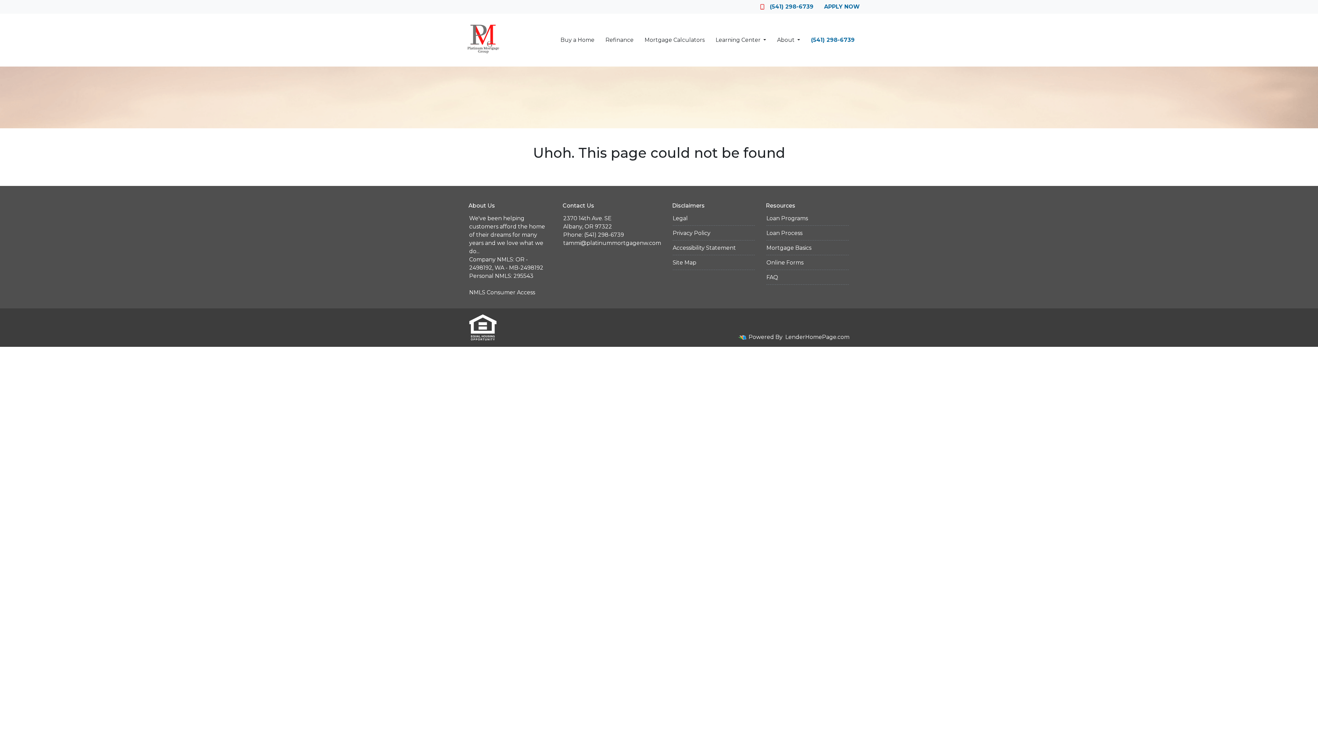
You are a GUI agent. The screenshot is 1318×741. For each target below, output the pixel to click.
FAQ (772, 277)
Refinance (619, 40)
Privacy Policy (691, 233)
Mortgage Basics (788, 248)
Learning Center (739, 40)
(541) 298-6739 (791, 6)
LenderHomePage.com (817, 337)
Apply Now (842, 6)
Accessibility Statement (704, 248)
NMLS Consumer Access (502, 292)
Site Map (684, 262)
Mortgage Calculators (675, 40)
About (786, 40)
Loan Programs (787, 218)
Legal (680, 218)
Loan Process (784, 233)
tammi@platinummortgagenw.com (612, 243)
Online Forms (784, 262)
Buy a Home (577, 40)
